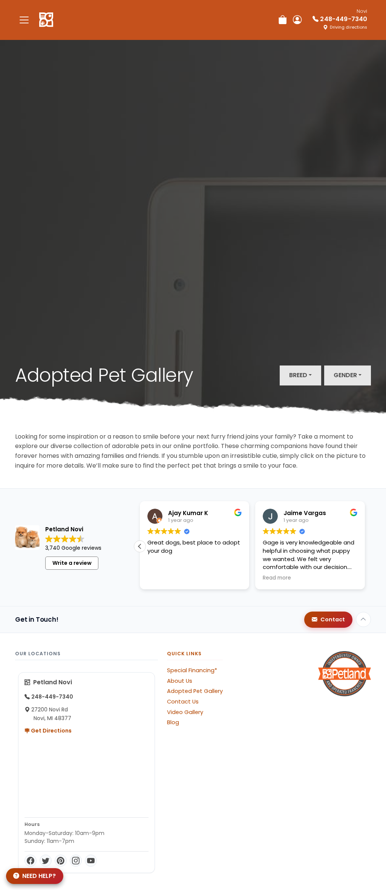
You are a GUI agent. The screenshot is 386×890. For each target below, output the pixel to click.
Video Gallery (185, 712)
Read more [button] (277, 578)
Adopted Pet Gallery (195, 691)
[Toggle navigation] (24, 20)
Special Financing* (192, 670)
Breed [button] (298, 375)
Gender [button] (345, 375)
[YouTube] (91, 861)
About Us (179, 681)
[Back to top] (363, 619)
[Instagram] (76, 861)
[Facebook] (31, 861)
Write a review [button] (72, 563)
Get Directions (51, 730)
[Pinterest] (61, 861)
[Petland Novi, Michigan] (46, 20)
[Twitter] (46, 861)
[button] (140, 546)
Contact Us (183, 701)
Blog (173, 722)
